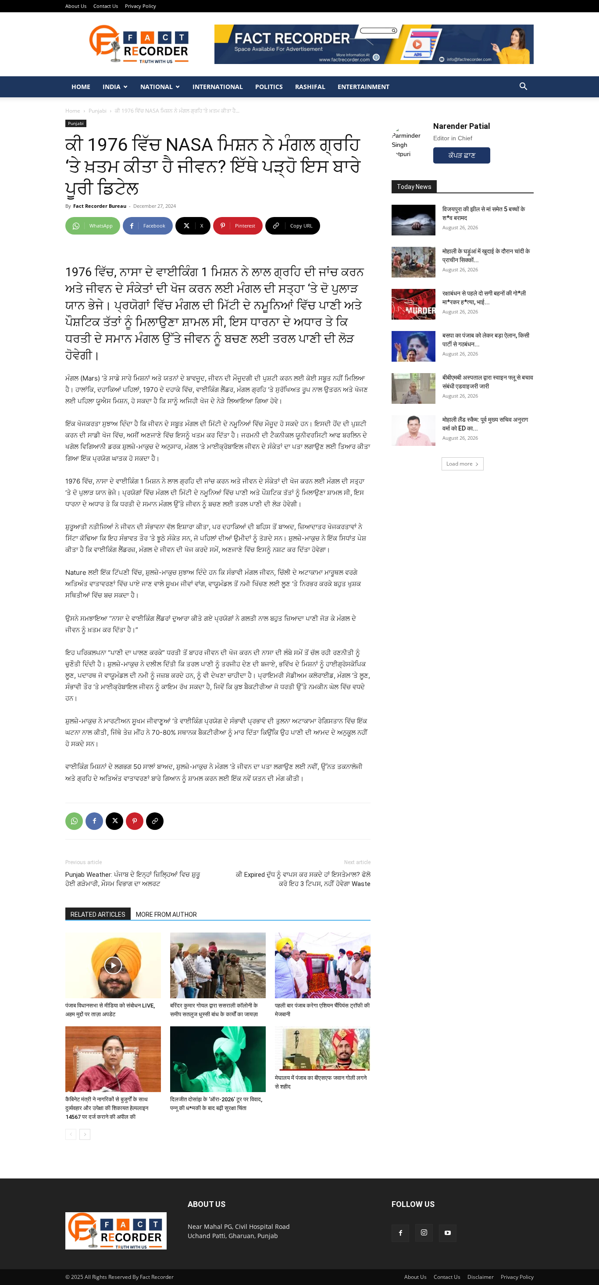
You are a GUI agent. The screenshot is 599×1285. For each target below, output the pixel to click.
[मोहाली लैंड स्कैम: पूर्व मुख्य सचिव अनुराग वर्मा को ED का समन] (413, 430)
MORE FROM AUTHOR (166, 914)
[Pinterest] (134, 821)
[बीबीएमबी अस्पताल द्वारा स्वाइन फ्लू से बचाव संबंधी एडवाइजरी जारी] (413, 388)
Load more (459, 463)
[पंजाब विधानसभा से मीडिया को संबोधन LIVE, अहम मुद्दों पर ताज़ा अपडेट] (113, 965)
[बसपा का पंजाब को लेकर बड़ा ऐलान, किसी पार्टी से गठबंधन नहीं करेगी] (413, 346)
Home (80, 86)
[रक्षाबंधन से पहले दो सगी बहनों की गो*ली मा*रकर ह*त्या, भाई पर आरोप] (413, 304)
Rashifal (310, 86)
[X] (114, 821)
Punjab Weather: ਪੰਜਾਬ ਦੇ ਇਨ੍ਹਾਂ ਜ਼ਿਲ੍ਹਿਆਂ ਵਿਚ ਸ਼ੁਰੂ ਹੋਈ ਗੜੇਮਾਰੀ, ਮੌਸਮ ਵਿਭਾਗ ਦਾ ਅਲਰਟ (132, 879)
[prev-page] (70, 1134)
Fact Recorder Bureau (99, 206)
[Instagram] (424, 1233)
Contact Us (105, 6)
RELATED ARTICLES (98, 914)
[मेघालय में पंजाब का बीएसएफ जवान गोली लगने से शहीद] (323, 1048)
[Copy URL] (155, 821)
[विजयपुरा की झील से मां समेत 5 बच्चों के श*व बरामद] (413, 220)
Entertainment (363, 86)
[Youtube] (447, 1233)
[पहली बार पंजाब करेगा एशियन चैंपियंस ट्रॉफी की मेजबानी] (323, 965)
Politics (269, 86)
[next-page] (84, 1134)
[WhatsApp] (74, 821)
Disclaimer (480, 1277)
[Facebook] (94, 821)
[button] (523, 87)
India (112, 86)
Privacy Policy (140, 6)
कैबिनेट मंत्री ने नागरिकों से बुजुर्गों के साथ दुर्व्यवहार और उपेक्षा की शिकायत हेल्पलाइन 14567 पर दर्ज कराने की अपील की (106, 1108)
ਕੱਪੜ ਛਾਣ (462, 155)
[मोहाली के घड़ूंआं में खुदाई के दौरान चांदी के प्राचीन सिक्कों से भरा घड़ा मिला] (413, 262)
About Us (75, 6)
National (156, 86)
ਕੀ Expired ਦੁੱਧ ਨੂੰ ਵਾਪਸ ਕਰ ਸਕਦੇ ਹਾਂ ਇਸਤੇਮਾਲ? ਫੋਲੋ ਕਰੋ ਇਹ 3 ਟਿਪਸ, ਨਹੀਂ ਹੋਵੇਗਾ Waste (303, 879)
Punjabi (98, 110)
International (218, 86)
